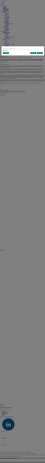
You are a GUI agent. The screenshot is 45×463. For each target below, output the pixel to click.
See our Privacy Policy (5, 50)
